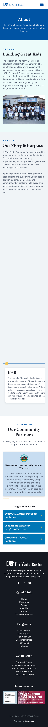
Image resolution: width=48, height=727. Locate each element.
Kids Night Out (24, 636)
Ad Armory (29, 721)
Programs (24, 602)
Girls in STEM (24, 633)
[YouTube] (29, 583)
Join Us (24, 608)
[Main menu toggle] (41, 4)
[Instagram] (24, 583)
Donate (24, 605)
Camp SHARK (24, 630)
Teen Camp (24, 643)
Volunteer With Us (24, 614)
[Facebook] (18, 583)
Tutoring (24, 646)
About (24, 611)
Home (24, 599)
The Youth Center (24, 662)
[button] (3, 498)
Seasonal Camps (24, 640)
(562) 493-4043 (24, 671)
